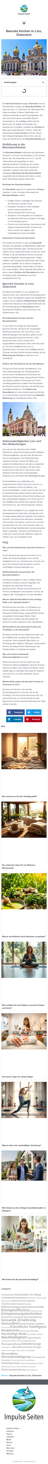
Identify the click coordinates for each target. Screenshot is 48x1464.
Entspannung (36, 1311)
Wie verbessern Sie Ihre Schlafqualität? (19, 796)
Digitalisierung (23, 1304)
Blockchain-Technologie (36, 1298)
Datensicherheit (19, 1301)
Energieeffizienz (15, 1310)
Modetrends (10, 1330)
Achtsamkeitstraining (13, 1297)
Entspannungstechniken (21, 1314)
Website (9, 1454)
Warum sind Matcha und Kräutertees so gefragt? (23, 936)
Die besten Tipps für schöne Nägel (17, 1077)
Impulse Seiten (12, 1428)
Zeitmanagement (31, 1370)
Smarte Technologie (8, 1350)
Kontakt (9, 1451)
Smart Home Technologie (25, 1350)
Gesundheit (10, 1323)
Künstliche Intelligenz (28, 1327)
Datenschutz (6, 1301)
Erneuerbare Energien (12, 1317)
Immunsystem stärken (32, 1323)
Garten (9, 1434)
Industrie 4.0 (5, 1327)
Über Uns (10, 1448)
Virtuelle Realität (15, 1366)
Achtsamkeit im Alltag (27, 1294)
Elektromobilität (34, 1307)
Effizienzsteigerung (13, 1306)
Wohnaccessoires (29, 1367)
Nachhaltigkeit (14, 1337)
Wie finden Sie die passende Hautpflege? (20, 1279)
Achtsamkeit (7, 1295)
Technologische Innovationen (23, 1360)
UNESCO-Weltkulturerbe (29, 1363)
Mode (8, 1440)
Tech (8, 1445)
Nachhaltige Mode (13, 1333)
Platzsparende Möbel (9, 1341)
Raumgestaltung (11, 1344)
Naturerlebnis (34, 1337)
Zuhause (10, 1431)
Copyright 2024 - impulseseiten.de (24, 1461)
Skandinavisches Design (26, 1347)
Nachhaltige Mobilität (29, 1331)
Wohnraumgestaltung (13, 1369)
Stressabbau (9, 1353)
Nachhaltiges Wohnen (35, 1334)
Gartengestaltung (33, 1317)
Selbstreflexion (6, 1347)
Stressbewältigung (16, 1356)
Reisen (4, 1375)
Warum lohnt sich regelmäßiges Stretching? (21, 1145)
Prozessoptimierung (26, 1341)
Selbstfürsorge (31, 1343)
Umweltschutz (10, 1363)
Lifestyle (10, 1437)
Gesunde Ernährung (18, 1320)
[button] (24, 23)
